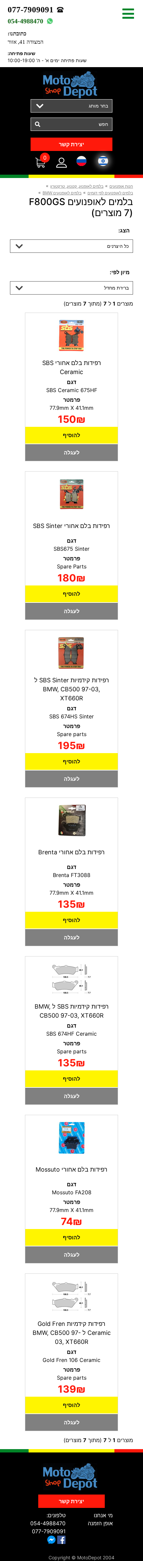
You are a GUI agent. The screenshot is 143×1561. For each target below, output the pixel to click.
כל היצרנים (118, 246)
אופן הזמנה (100, 1523)
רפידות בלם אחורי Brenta (71, 852)
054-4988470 (25, 21)
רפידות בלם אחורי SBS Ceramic (71, 367)
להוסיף (71, 435)
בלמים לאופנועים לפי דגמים (110, 193)
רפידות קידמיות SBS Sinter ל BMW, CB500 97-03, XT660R (71, 689)
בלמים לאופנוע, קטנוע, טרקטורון (76, 186)
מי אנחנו (103, 1515)
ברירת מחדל (116, 288)
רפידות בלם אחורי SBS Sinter (71, 525)
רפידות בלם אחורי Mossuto (71, 1169)
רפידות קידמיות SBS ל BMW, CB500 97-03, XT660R (72, 1011)
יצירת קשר (71, 144)
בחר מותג (98, 106)
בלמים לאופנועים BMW (62, 193)
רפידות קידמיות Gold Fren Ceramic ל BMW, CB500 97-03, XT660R (72, 1332)
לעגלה (71, 452)
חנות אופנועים (121, 186)
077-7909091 (31, 9)
